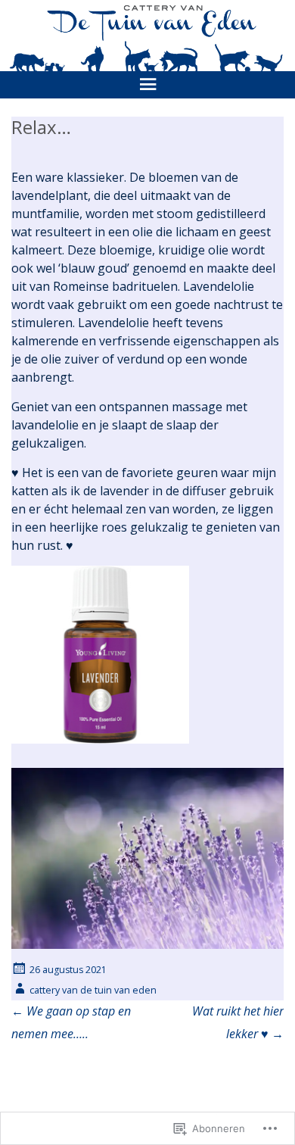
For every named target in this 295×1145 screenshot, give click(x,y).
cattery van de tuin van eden (93, 990)
